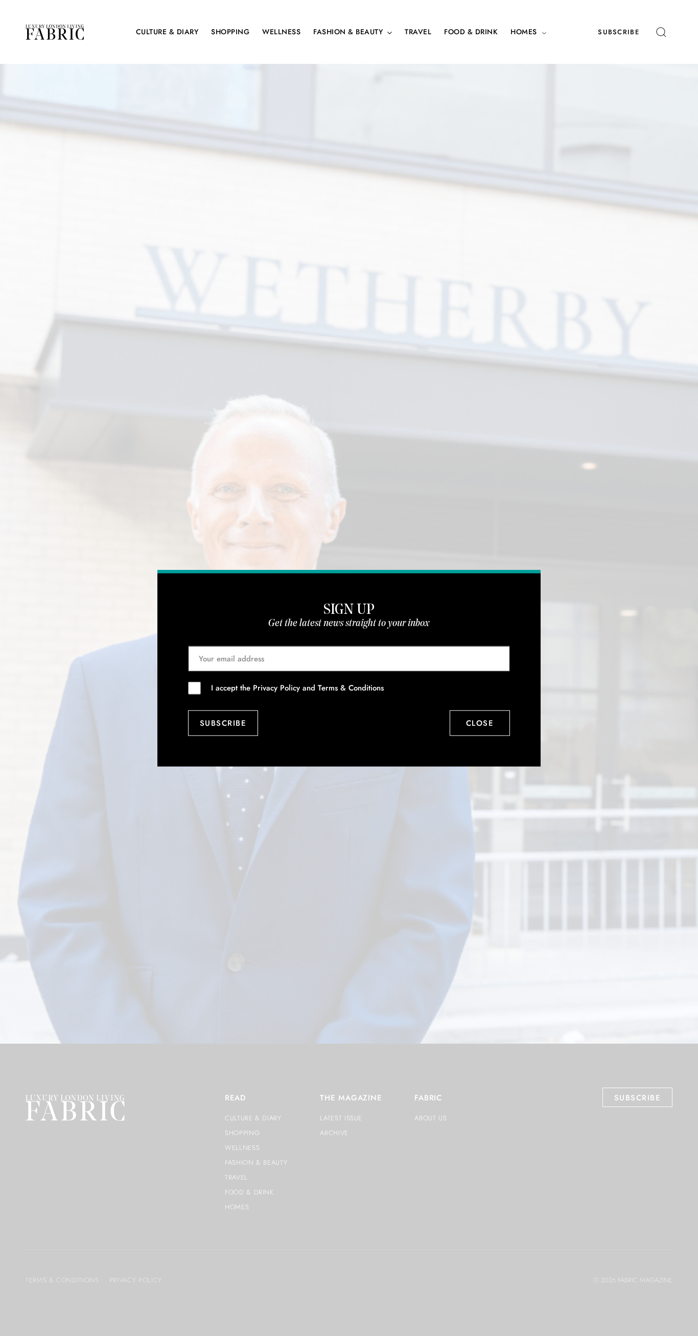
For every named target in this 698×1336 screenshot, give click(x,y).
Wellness (281, 32)
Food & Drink (471, 32)
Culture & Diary (167, 32)
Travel (418, 32)
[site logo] (55, 32)
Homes (523, 32)
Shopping (230, 32)
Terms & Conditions (351, 687)
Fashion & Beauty (348, 32)
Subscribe (618, 32)
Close (480, 723)
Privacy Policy (276, 687)
